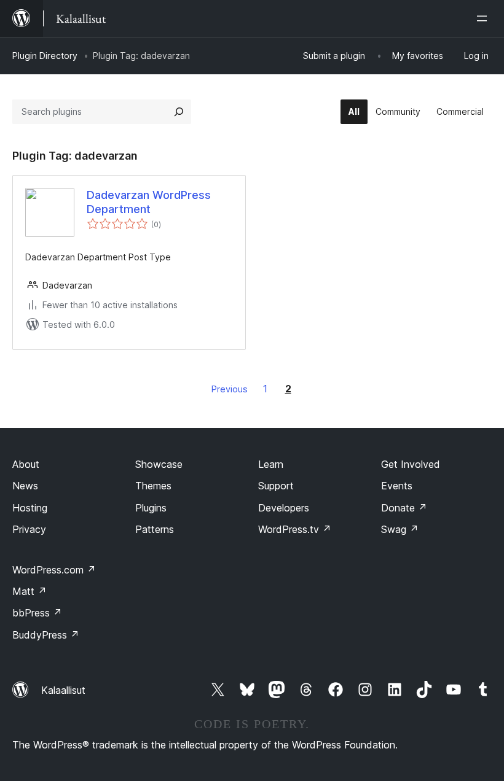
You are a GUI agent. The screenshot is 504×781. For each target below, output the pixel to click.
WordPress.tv (294, 529)
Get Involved (410, 464)
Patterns (154, 529)
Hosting (29, 508)
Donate (404, 508)
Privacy (29, 529)
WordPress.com (54, 570)
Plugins (151, 508)
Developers (283, 508)
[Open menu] (484, 18)
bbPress (37, 613)
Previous (229, 389)
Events (396, 486)
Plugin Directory (44, 55)
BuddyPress (45, 635)
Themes (153, 486)
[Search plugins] (179, 111)
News (25, 486)
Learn (270, 464)
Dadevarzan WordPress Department (149, 202)
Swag (400, 529)
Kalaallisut (63, 690)
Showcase (159, 464)
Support (276, 486)
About (25, 464)
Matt (29, 591)
